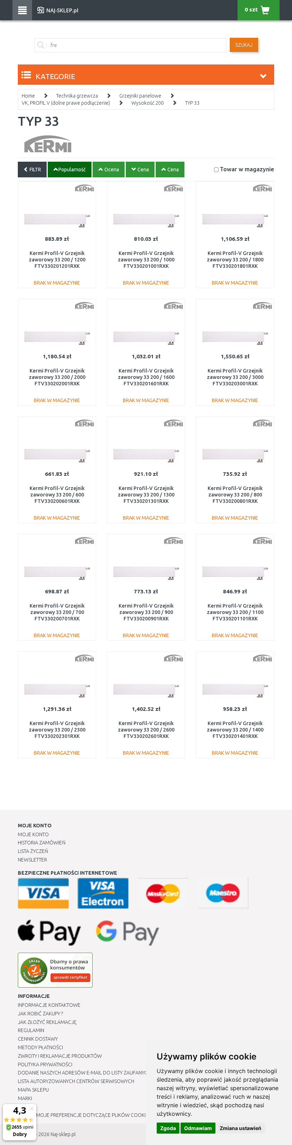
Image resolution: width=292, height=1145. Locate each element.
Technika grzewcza (77, 96)
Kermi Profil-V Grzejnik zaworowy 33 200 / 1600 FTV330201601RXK (146, 377)
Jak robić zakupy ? (40, 1013)
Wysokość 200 (147, 103)
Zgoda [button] (168, 1128)
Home (28, 96)
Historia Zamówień (42, 842)
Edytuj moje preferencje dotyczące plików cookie (83, 1115)
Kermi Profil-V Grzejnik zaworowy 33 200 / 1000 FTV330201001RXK (146, 259)
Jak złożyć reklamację (47, 1022)
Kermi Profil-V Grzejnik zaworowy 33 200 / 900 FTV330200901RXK (146, 612)
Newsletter (32, 860)
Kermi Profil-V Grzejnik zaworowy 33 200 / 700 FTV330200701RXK (57, 612)
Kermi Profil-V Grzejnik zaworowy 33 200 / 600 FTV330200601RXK (57, 494)
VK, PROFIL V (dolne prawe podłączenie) (66, 103)
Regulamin (31, 1030)
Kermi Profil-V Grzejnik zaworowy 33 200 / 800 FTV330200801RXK (235, 494)
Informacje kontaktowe (49, 1005)
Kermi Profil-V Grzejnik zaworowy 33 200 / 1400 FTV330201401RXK (235, 729)
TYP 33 (192, 103)
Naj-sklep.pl (63, 1134)
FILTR (34, 169)
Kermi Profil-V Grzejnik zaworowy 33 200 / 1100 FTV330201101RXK (235, 612)
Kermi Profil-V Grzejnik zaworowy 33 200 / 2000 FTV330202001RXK (57, 377)
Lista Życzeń (33, 851)
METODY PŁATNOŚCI (40, 1047)
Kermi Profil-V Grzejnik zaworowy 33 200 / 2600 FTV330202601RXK (146, 729)
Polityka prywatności (45, 1064)
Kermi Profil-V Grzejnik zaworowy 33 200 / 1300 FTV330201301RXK (146, 494)
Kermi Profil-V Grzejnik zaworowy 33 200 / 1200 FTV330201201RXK (57, 259)
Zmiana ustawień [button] (240, 1128)
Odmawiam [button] (198, 1128)
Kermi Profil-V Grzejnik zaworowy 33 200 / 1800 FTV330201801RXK (235, 259)
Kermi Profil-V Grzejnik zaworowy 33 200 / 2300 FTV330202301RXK (57, 729)
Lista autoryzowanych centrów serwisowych (76, 1081)
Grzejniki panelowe (140, 96)
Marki (25, 1098)
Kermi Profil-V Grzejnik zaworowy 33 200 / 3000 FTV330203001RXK (235, 377)
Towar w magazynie (247, 169)
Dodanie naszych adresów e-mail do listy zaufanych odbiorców (100, 1073)
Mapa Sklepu (33, 1090)
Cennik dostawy (38, 1039)
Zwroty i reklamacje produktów (60, 1056)
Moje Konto (33, 834)
